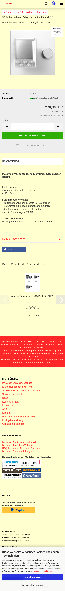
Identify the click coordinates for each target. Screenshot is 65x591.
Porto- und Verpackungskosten (18, 416)
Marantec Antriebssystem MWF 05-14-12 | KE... (32, 296)
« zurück (19, 12)
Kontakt (6, 412)
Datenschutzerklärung (42, 571)
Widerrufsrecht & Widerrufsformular (21, 390)
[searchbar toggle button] (46, 4)
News (5, 397)
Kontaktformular (11, 401)
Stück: (5, 120)
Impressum (8, 405)
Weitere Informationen (32, 585)
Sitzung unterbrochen (13, 394)
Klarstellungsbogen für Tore (17, 386)
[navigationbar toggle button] (61, 4)
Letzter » (41, 12)
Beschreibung (10, 161)
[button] (6, 126)
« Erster (8, 12)
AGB (4, 409)
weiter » (30, 12)
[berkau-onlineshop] (6, 4)
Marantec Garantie (30, 448)
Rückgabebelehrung (12, 420)
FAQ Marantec (10, 448)
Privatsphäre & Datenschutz (17, 383)
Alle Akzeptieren (33, 577)
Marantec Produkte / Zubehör (17, 445)
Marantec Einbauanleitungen (17, 451)
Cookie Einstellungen (13, 423)
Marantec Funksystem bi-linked (19, 442)
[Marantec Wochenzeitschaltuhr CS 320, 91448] (32, 52)
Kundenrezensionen (14, 238)
